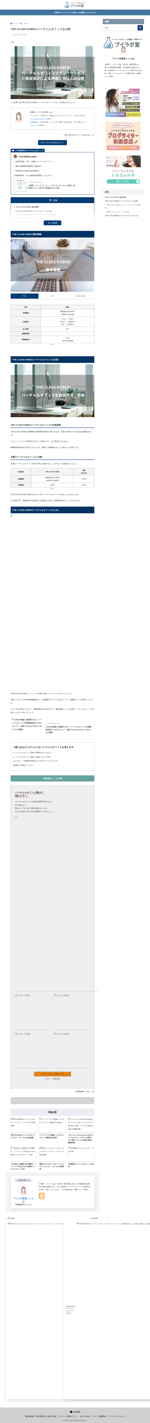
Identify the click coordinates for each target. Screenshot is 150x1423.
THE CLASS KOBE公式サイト (52, 143)
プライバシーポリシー (117, 1416)
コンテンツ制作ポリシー (68, 1416)
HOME (76, 1412)
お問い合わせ (85, 1416)
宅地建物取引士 (34, 122)
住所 (52, 296)
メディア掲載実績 (99, 1416)
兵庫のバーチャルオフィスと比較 (30, 218)
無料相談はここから (51, 778)
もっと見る (52, 223)
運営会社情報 (80, 296)
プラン (24, 296)
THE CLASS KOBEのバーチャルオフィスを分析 (34, 211)
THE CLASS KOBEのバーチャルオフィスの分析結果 (37, 215)
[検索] (140, 27)
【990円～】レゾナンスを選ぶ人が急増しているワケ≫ (75, 12)
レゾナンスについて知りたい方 (52, 1074)
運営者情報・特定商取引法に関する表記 (41, 1416)
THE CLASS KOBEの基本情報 (27, 207)
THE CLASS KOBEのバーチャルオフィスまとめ (34, 222)
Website (41, 1199)
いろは (50, 112)
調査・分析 (90, 1091)
